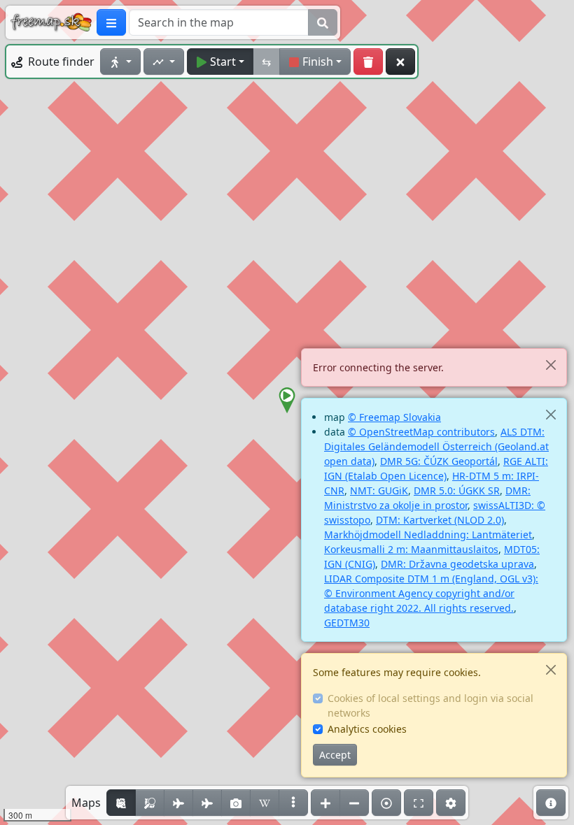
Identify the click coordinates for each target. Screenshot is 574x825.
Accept (335, 754)
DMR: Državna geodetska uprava (457, 564)
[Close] (550, 364)
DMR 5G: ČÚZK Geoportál (439, 461)
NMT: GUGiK (379, 490)
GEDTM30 (347, 622)
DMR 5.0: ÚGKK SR (457, 490)
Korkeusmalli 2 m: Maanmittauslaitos (411, 549)
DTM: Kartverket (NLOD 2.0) (440, 519)
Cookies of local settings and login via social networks (430, 705)
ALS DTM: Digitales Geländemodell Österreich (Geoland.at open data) (436, 446)
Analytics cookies (367, 729)
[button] (287, 401)
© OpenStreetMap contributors (421, 431)
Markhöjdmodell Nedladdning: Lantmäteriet (428, 534)
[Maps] (293, 802)
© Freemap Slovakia (394, 417)
